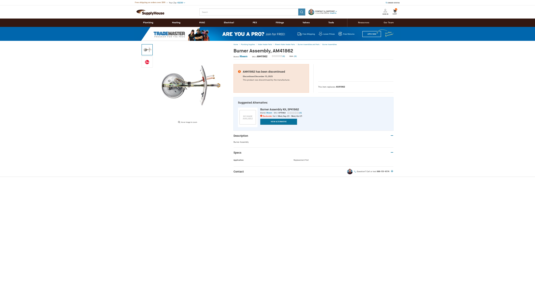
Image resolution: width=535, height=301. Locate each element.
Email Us (333, 13)
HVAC (202, 22)
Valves (306, 22)
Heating (176, 22)
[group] (294, 112)
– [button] (392, 136)
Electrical (229, 22)
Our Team (389, 22)
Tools (331, 22)
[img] (277, 56)
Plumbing (148, 22)
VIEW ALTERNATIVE (279, 122)
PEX (255, 22)
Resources (363, 22)
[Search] (301, 12)
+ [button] (392, 171)
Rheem (244, 56)
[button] (336, 11)
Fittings (280, 22)
